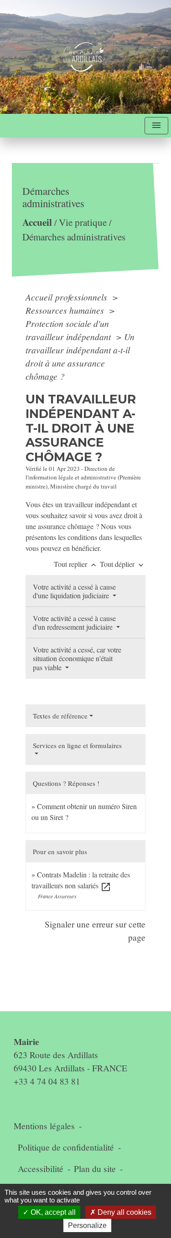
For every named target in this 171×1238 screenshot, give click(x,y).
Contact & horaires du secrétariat (82, 1024)
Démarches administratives (73, 236)
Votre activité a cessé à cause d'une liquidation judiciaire (74, 591)
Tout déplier (122, 564)
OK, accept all (52, 1212)
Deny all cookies (123, 1212)
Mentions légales (44, 1125)
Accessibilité (40, 1168)
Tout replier (76, 564)
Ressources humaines (66, 310)
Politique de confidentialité (66, 1147)
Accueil (37, 222)
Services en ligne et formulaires (77, 745)
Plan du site (95, 1168)
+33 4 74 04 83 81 (47, 1081)
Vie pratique (83, 222)
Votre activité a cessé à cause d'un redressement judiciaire (74, 622)
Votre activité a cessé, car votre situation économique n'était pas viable (77, 658)
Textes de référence (60, 715)
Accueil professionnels (67, 297)
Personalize (87, 1225)
